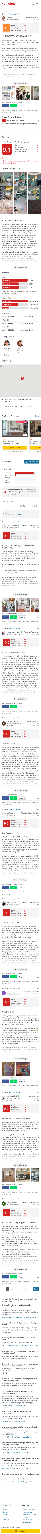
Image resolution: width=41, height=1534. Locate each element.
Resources (6, 1520)
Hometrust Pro (27, 1512)
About (5, 1509)
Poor (6, 480)
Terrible (7, 482)
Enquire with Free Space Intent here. (14, 1406)
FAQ (4, 1517)
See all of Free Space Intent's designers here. (18, 1482)
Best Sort (34, 506)
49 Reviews (11, 121)
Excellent (8, 473)
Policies (5, 1515)
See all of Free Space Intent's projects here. (16, 1437)
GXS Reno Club (27, 1520)
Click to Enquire (15, 448)
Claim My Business (28, 1509)
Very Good (8, 475)
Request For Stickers (29, 1515)
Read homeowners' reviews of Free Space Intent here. (20, 1317)
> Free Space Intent (7, 11)
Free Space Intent (15, 14)
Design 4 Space (9, 441)
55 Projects (20, 121)
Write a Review (33, 462)
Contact (5, 1512)
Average (7, 478)
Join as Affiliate (27, 1522)
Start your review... (15, 514)
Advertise (25, 1517)
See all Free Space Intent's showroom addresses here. (20, 1345)
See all (37, 416)
